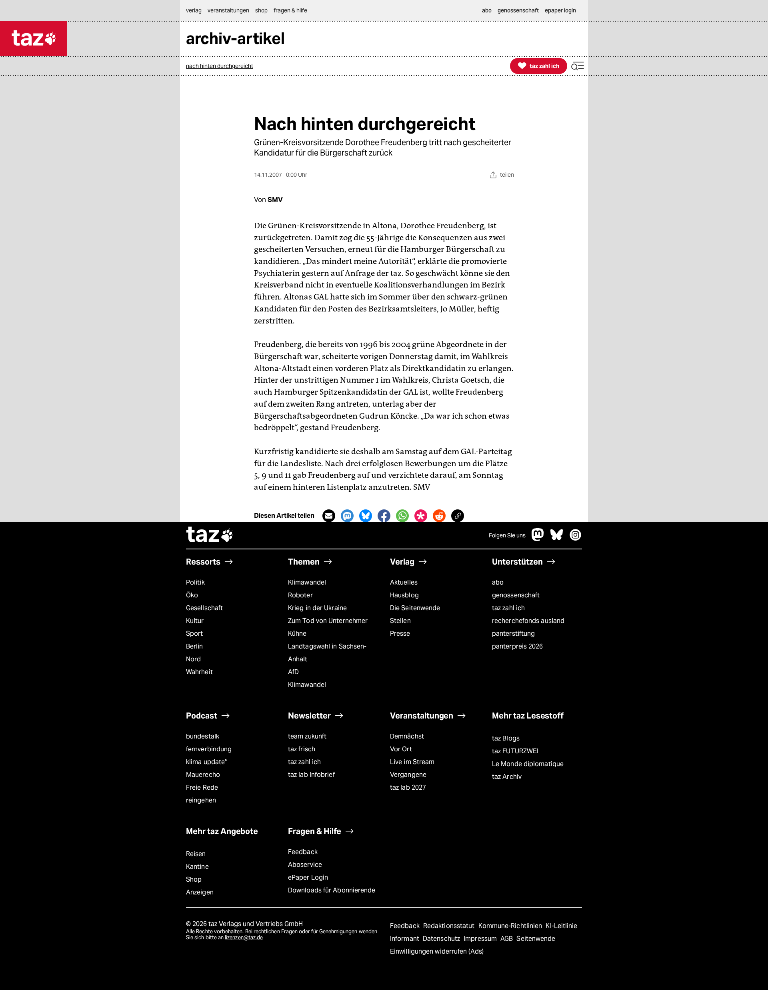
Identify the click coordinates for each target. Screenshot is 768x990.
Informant (405, 938)
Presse (400, 633)
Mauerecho (203, 774)
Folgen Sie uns (507, 535)
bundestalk (202, 736)
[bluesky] (556, 538)
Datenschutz (442, 938)
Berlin (194, 646)
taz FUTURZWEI (515, 751)
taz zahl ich (508, 608)
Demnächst (407, 736)
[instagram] (575, 538)
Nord (193, 659)
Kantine (197, 866)
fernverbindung (209, 749)
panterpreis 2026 (517, 646)
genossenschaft (516, 595)
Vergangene (408, 774)
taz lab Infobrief (311, 774)
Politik (195, 582)
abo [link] (487, 10)
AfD (293, 672)
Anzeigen (200, 892)
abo (498, 582)
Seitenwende (535, 938)
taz (210, 535)
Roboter (300, 595)
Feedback (303, 852)
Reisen (196, 854)
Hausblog (404, 595)
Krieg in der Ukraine (317, 608)
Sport (194, 633)
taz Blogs (506, 738)
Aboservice (305, 864)
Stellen (400, 621)
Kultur (195, 621)
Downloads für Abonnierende (332, 890)
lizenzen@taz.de (244, 937)
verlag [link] (194, 10)
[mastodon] (538, 538)
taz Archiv (507, 776)
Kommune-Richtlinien (511, 926)
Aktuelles (404, 582)
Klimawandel (307, 582)
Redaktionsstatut (449, 926)
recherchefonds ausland (528, 621)
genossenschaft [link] (518, 10)
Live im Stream (412, 762)
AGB (507, 938)
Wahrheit (199, 672)
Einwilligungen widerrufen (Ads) (437, 951)
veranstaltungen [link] (228, 10)
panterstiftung (513, 633)
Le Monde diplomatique (528, 764)
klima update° (206, 762)
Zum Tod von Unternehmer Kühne (328, 627)
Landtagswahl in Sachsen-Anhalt (327, 652)
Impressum (481, 938)
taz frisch (301, 749)
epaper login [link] (560, 10)
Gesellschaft (204, 608)
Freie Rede (202, 787)
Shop (194, 879)
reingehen (201, 800)
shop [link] (261, 10)
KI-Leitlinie (561, 926)
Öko (192, 595)
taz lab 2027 (408, 787)
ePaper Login (308, 877)
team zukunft (307, 736)
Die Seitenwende (415, 608)
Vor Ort (401, 749)
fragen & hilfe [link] (290, 10)
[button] (577, 66)
